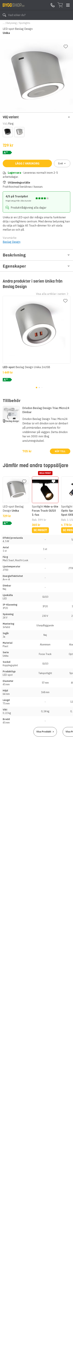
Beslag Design (11, 242)
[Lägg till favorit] (65, 46)
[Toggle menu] (68, 5)
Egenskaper (14, 266)
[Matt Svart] (8, 132)
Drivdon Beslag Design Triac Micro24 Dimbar (45, 410)
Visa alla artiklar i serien (51, 294)
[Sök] (4, 15)
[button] (36, 117)
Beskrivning (14, 255)
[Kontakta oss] (52, 5)
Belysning (11, 23)
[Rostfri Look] (19, 132)
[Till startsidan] (13, 5)
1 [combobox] (60, 163)
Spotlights (24, 23)
